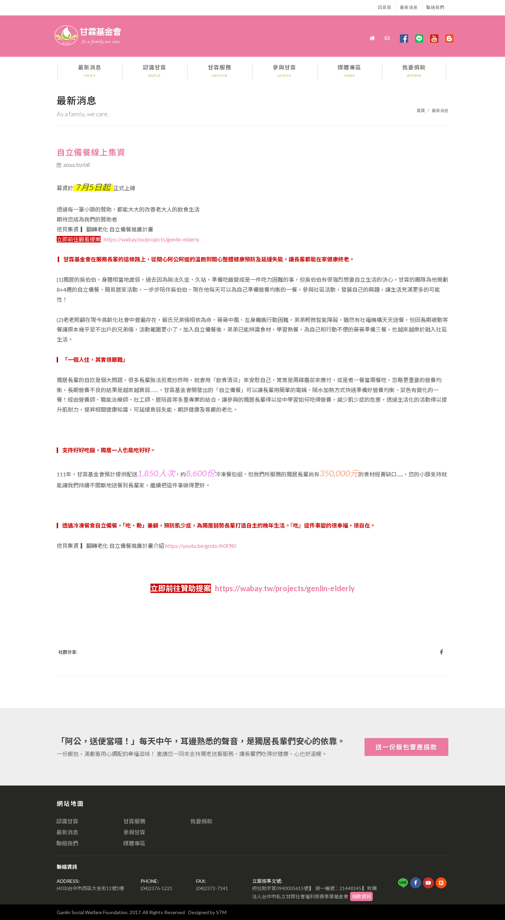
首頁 (421, 110)
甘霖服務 (134, 821)
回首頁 (384, 7)
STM (221, 912)
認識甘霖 (67, 821)
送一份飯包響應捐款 (406, 747)
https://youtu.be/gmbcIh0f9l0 (200, 545)
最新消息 (409, 7)
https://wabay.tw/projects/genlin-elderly (151, 239)
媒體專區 (134, 843)
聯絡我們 (435, 7)
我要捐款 (201, 821)
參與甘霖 (134, 832)
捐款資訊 (361, 896)
